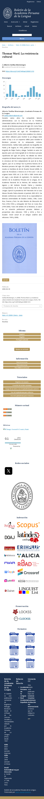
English (22, 337)
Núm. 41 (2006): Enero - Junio (25, 45)
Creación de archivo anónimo (22, 385)
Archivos (18, 26)
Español (22, 334)
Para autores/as (22, 365)
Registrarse (34, 22)
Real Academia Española (24, 700)
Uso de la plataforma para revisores (22, 395)
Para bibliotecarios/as (22, 368)
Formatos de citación (11, 306)
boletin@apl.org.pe (11, 770)
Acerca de (14, 22)
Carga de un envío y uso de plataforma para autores (22, 389)
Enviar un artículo (22, 349)
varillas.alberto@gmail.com (13, 116)
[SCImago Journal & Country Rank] (16, 429)
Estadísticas (23, 30)
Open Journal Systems (23, 792)
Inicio (6, 22)
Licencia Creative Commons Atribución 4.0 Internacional (33, 701)
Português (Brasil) (22, 340)
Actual (27, 26)
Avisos (34, 26)
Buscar (9, 26)
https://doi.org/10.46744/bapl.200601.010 (20, 71)
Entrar (25, 22)
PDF (6, 280)
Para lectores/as (22, 362)
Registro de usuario (22, 382)
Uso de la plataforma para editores (22, 392)
